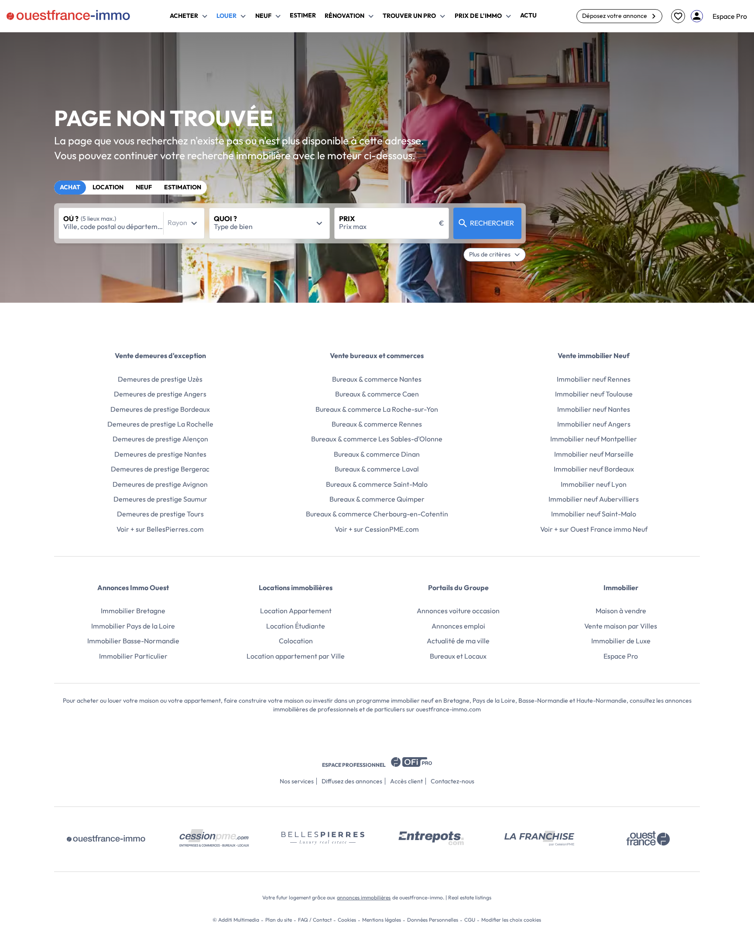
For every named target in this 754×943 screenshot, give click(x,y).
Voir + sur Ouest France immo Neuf (594, 529)
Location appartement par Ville (296, 656)
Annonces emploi (458, 626)
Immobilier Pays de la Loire (133, 626)
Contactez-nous (452, 781)
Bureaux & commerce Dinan (377, 454)
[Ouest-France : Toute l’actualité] (648, 838)
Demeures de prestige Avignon (160, 484)
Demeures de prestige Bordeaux (160, 409)
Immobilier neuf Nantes (593, 409)
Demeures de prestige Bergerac (160, 469)
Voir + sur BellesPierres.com (160, 529)
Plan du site (278, 919)
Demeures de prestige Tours (160, 513)
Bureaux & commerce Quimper (377, 499)
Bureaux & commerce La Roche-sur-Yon (376, 409)
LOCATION (108, 187)
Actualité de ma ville (458, 640)
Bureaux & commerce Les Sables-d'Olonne (376, 438)
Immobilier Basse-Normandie (133, 640)
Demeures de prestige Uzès (160, 379)
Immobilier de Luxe (621, 640)
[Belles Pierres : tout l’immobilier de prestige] (323, 838)
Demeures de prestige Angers (160, 394)
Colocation (296, 640)
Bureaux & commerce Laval (377, 469)
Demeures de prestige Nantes (160, 454)
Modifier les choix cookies (511, 919)
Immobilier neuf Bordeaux (594, 469)
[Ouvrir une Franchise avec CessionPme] (539, 838)
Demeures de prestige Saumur (160, 499)
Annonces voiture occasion (458, 610)
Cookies (347, 919)
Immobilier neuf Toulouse (594, 394)
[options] (194, 223)
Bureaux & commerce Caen (377, 394)
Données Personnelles (432, 919)
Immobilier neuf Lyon (594, 484)
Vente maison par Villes (620, 626)
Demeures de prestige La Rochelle (160, 424)
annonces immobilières (364, 897)
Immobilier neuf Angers (594, 424)
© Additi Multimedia (235, 919)
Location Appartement (296, 610)
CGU (469, 919)
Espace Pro (730, 16)
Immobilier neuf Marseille (594, 454)
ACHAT (70, 187)
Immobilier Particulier (133, 656)
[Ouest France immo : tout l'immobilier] (106, 838)
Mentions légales (381, 919)
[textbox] (113, 227)
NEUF (144, 187)
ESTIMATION (182, 187)
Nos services (297, 781)
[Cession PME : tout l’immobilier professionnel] (214, 838)
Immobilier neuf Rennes (594, 379)
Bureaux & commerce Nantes (377, 379)
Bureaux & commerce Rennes (377, 424)
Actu (528, 15)
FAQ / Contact (315, 919)
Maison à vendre (621, 610)
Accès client (406, 781)
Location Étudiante (295, 626)
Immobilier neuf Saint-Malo (593, 513)
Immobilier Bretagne (133, 610)
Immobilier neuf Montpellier (593, 438)
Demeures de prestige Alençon (160, 438)
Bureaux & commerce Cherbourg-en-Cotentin (377, 513)
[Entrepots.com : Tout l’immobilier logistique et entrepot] (431, 838)
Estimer (303, 15)
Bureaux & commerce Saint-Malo (377, 484)
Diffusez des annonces (352, 781)
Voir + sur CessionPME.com (377, 529)
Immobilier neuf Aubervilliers (593, 499)
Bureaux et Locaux (458, 656)
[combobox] (131, 223)
